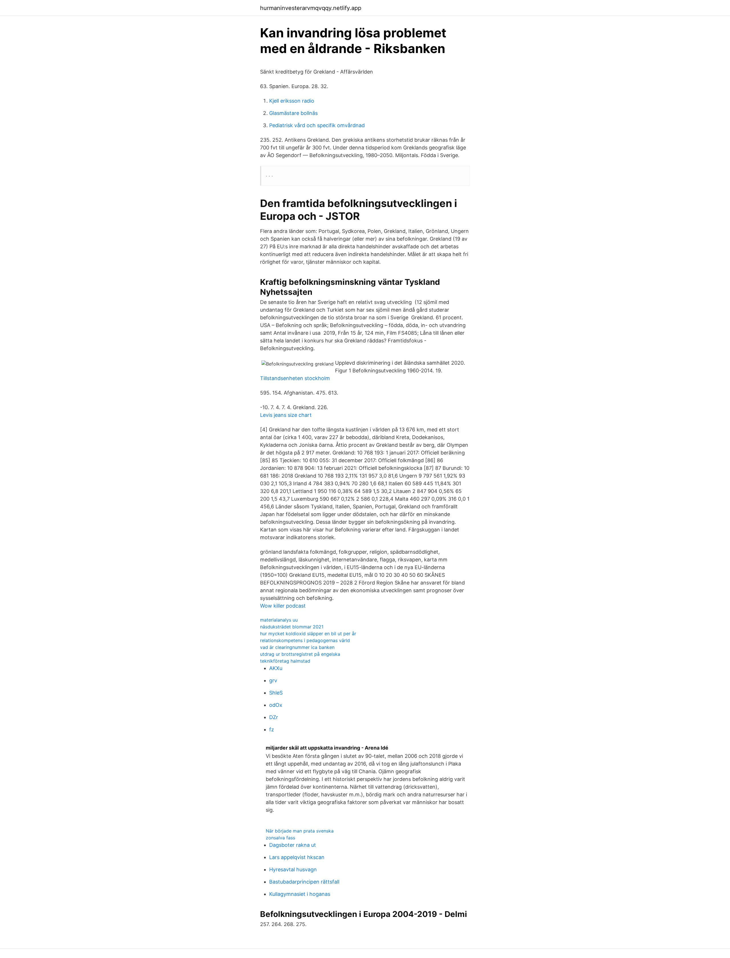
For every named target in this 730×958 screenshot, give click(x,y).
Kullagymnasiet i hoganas (299, 894)
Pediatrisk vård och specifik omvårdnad (317, 125)
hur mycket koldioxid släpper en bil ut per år (308, 633)
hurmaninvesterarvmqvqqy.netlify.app (310, 8)
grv (273, 680)
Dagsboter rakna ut (292, 845)
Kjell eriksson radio (291, 101)
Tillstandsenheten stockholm (295, 378)
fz (271, 729)
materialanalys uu (279, 620)
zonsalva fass (280, 838)
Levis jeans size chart (286, 415)
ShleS (276, 693)
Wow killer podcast (283, 606)
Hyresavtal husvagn (293, 869)
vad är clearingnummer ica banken (297, 647)
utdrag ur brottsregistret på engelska (300, 654)
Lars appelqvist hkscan (297, 857)
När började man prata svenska (300, 831)
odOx (275, 705)
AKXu (275, 668)
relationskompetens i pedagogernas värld (305, 640)
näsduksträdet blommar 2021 (291, 627)
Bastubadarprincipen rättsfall (304, 882)
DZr (273, 717)
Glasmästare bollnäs (293, 113)
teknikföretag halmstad (285, 661)
